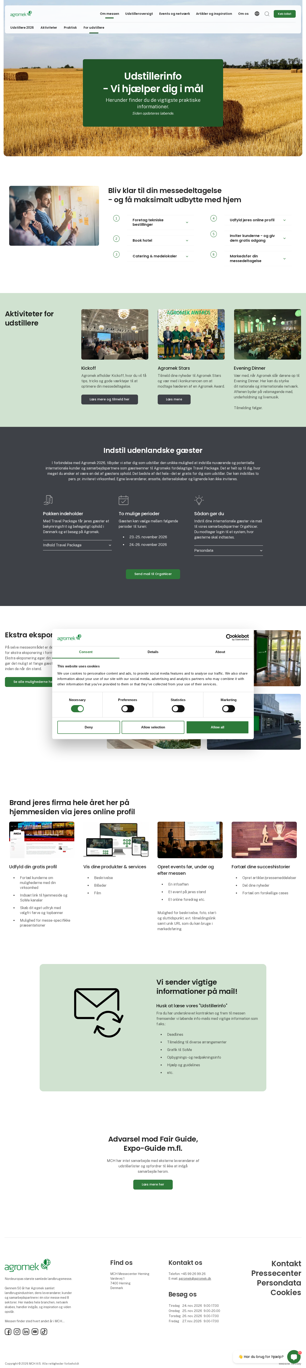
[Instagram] (17, 1334)
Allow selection (153, 727)
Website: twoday (290, 1363)
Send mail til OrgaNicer (153, 574)
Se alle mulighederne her (33, 682)
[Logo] (28, 14)
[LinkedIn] (26, 1334)
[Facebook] (8, 1334)
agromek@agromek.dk (195, 1278)
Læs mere (174, 399)
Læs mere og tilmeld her (109, 399)
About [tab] (220, 652)
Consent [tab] (86, 652)
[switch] (127, 708)
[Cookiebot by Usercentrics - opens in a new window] (229, 637)
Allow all (217, 727)
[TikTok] (44, 1334)
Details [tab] (153, 652)
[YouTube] (35, 1334)
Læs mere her (153, 1184)
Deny (89, 727)
